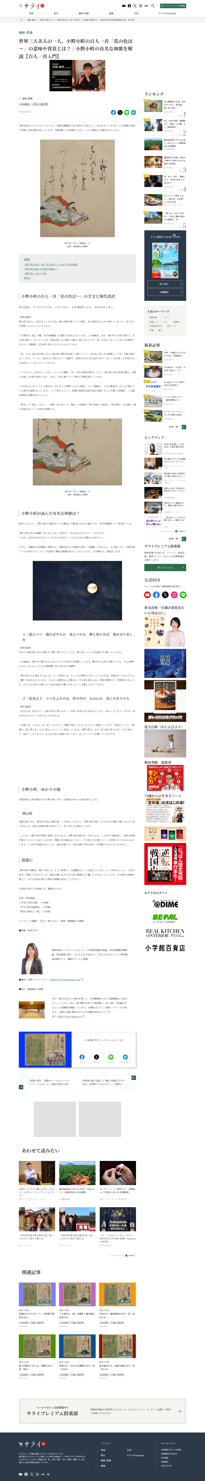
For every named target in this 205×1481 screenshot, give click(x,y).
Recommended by (118, 1255)
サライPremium (135, 1455)
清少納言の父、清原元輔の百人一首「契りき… (117, 1367)
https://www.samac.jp (69, 1016)
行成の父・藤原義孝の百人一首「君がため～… (117, 1315)
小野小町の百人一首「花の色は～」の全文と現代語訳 (51, 264)
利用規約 (164, 1461)
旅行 (56, 13)
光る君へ (25, 104)
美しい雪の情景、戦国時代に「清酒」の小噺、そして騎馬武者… (174, 123)
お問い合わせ (166, 1465)
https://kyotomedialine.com (65, 979)
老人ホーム (171, 326)
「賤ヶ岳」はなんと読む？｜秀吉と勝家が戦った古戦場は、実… (174, 216)
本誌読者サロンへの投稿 (171, 1449)
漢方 (160, 330)
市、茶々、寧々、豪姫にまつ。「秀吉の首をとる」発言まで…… (174, 179)
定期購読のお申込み (169, 1453)
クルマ (166, 317)
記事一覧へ (174, 426)
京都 (151, 330)
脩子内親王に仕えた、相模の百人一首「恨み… (37, 1367)
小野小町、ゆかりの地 (35, 273)
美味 (31, 13)
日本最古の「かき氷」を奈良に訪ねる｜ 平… (174, 369)
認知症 (176, 321)
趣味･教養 (84, 13)
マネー (166, 321)
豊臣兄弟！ (154, 317)
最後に (27, 278)
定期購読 (164, 292)
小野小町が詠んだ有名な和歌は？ (41, 269)
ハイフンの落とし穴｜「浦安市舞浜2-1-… (173, 398)
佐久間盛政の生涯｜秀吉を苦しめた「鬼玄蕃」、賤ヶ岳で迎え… (174, 104)
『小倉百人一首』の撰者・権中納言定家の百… (77, 1315)
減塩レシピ (154, 321)
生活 (136, 13)
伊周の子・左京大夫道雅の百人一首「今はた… (77, 1367)
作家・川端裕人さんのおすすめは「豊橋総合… (174, 354)
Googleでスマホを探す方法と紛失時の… (174, 384)
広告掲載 (164, 1457)
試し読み (164, 283)
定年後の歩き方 (156, 326)
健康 (111, 13)
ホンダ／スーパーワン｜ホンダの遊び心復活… (174, 413)
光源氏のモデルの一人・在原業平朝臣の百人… (36, 1315)
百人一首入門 (41, 104)
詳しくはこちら (165, 567)
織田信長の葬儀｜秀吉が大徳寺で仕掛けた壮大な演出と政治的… (174, 160)
